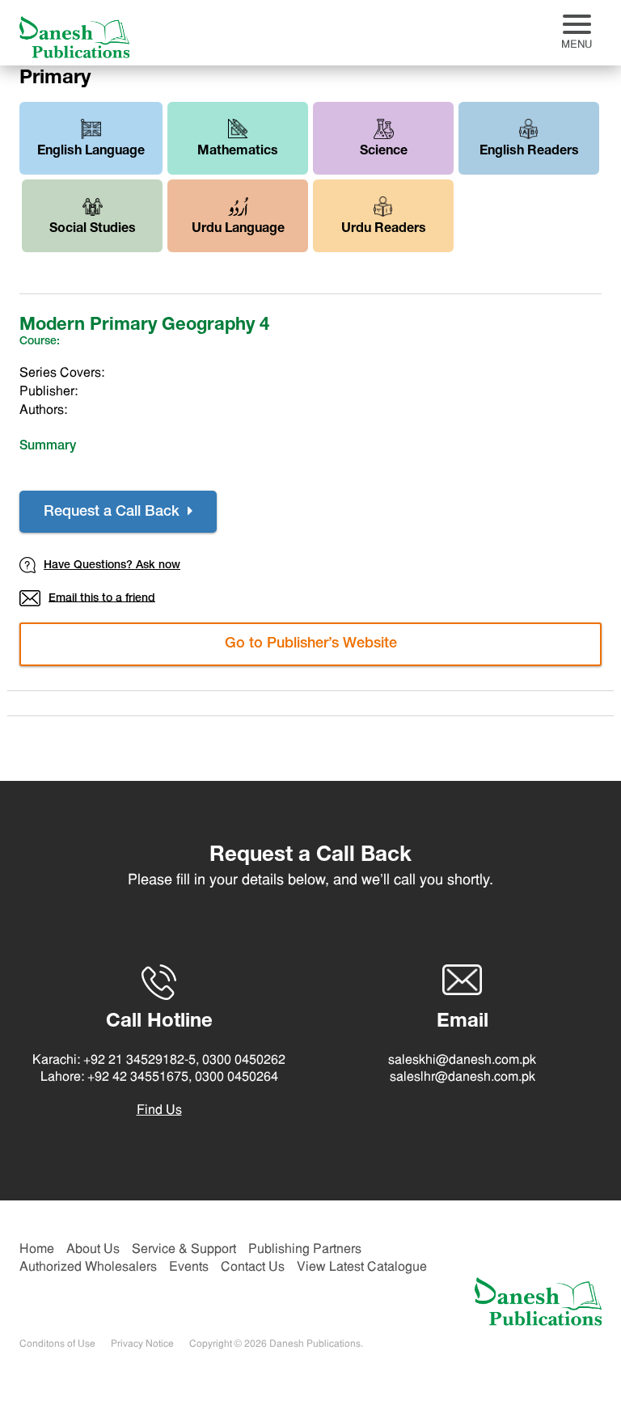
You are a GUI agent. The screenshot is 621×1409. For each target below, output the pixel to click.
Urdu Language (238, 229)
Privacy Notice (142, 1344)
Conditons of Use (57, 1344)
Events (189, 1267)
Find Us (159, 1110)
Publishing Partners (304, 1249)
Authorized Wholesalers (88, 1267)
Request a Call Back (114, 512)
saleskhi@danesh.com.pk (462, 1060)
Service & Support (184, 1249)
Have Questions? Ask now (112, 566)
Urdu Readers (383, 229)
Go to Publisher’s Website (311, 644)
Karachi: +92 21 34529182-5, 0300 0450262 (158, 1060)
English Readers (529, 152)
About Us (93, 1249)
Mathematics (237, 152)
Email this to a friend (102, 598)
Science (384, 152)
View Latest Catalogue (362, 1267)
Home (36, 1249)
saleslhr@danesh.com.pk (462, 1077)
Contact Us (253, 1267)
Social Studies (92, 229)
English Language (91, 152)
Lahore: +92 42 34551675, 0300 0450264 (159, 1077)
